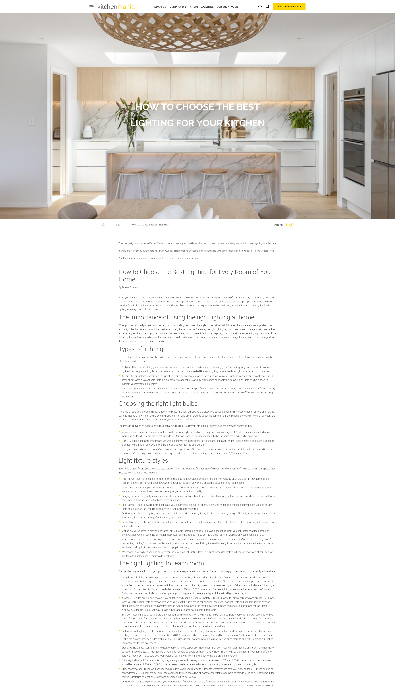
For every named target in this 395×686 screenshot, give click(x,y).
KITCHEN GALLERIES (201, 6)
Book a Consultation (289, 6)
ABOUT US (160, 6)
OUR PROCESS (178, 6)
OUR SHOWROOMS (227, 6)
